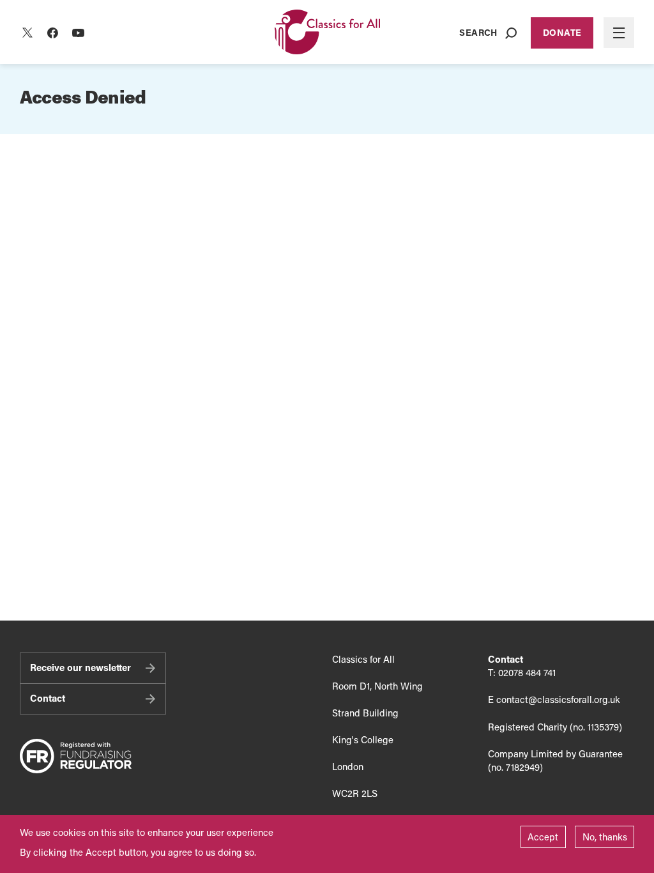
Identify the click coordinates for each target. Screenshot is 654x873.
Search (478, 32)
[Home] (327, 33)
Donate (562, 32)
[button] (619, 32)
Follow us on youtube (78, 32)
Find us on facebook (53, 32)
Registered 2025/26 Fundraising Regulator (76, 757)
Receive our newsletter (80, 667)
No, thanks (604, 836)
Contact (47, 697)
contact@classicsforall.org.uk (558, 699)
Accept (543, 836)
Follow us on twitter (27, 32)
